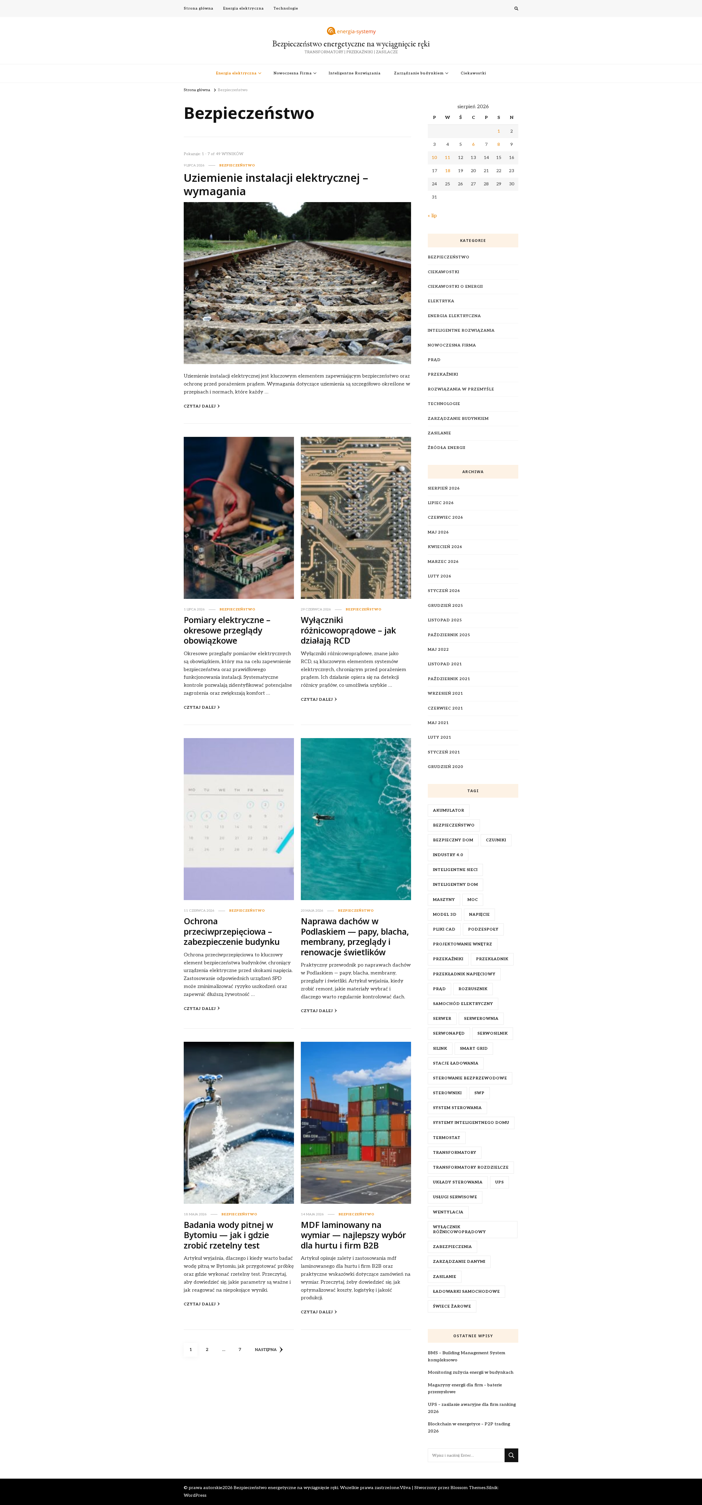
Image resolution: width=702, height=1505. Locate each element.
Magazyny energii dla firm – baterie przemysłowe (465, 1389)
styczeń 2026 (444, 590)
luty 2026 (439, 576)
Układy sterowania (458, 1182)
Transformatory (454, 1152)
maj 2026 (438, 532)
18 (447, 171)
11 (447, 157)
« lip (432, 216)
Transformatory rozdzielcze (471, 1167)
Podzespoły (483, 929)
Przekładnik (492, 959)
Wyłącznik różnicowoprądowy (459, 1229)
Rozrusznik (473, 989)
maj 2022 (438, 649)
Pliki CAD (444, 929)
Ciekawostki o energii (455, 286)
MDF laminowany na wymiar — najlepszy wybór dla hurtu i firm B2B (353, 1235)
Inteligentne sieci (455, 869)
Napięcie (479, 914)
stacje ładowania (456, 1063)
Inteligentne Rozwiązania (355, 73)
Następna (266, 1349)
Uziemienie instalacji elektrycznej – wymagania (276, 184)
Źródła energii (446, 447)
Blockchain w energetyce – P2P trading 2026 (469, 1428)
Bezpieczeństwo (237, 165)
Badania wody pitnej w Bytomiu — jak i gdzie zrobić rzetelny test (228, 1235)
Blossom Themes (468, 1487)
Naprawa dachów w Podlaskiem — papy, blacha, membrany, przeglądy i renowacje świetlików (355, 936)
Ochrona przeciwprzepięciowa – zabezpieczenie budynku (232, 931)
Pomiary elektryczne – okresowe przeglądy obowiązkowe (227, 630)
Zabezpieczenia (452, 1246)
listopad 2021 (445, 664)
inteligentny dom (455, 884)
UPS (499, 1182)
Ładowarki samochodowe (466, 1291)
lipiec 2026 (441, 503)
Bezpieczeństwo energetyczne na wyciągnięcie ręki (351, 43)
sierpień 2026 (444, 488)
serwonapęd (449, 1033)
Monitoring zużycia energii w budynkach (470, 1372)
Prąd (434, 360)
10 (434, 157)
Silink (440, 1048)
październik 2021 (449, 679)
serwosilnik (492, 1033)
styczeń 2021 (444, 752)
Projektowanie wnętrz (462, 944)
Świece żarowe (452, 1306)
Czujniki (496, 840)
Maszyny (444, 899)
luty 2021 (439, 737)
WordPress (195, 1495)
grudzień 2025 (445, 605)
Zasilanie (439, 433)
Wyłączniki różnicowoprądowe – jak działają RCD (348, 630)
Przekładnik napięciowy (464, 974)
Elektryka (441, 301)
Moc (473, 899)
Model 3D (445, 914)
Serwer (442, 1018)
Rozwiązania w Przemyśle (461, 389)
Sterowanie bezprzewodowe (470, 1078)
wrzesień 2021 (445, 693)
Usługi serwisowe (455, 1197)
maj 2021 (438, 723)
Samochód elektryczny (463, 1003)
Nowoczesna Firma (293, 73)
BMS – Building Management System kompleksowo (466, 1356)
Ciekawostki (473, 73)
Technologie (285, 8)
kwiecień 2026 (445, 547)
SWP (479, 1093)
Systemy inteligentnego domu (471, 1122)
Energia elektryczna (243, 8)
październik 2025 (449, 635)
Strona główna (198, 8)
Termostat (446, 1137)
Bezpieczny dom (453, 840)
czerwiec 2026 (445, 517)
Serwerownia (481, 1018)
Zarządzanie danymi (459, 1261)
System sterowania (457, 1107)
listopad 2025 (445, 620)
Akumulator (448, 810)
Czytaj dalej (200, 406)
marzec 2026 (443, 561)
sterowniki (447, 1093)
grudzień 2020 (445, 766)
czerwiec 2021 (445, 708)
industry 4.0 (448, 855)
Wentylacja (448, 1212)
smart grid (474, 1048)
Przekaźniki (443, 374)
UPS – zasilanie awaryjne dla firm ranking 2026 (472, 1408)
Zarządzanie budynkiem (419, 73)
